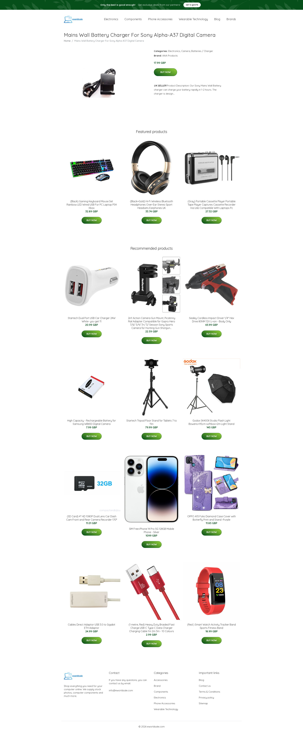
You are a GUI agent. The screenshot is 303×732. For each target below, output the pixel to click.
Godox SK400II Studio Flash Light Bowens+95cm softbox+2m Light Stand (211, 422)
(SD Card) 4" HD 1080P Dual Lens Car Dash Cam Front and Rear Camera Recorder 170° (91, 518)
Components (133, 19)
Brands (231, 19)
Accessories (161, 680)
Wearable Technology (166, 709)
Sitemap (203, 703)
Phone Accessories (164, 703)
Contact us (205, 685)
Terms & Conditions (209, 691)
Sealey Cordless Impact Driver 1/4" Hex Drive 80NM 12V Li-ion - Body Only (211, 319)
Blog (217, 19)
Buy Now (165, 72)
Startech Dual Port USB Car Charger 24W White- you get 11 (91, 319)
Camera (185, 51)
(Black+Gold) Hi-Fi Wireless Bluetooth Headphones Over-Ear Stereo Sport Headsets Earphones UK (151, 205)
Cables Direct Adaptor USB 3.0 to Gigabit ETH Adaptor (91, 626)
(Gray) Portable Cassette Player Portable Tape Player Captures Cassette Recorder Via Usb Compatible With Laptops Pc (211, 205)
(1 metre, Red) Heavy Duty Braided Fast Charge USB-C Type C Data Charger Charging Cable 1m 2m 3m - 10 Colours (152, 628)
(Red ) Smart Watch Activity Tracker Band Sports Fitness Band (211, 626)
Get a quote (192, 5)
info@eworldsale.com (121, 690)
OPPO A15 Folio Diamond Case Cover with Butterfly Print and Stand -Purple (211, 518)
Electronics (111, 19)
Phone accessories (160, 19)
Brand (157, 685)
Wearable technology (193, 19)
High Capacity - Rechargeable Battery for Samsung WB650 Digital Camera (91, 422)
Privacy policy (206, 697)
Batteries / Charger (202, 51)
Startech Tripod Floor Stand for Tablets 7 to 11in (151, 422)
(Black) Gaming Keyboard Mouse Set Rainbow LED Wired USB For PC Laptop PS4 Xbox (92, 205)
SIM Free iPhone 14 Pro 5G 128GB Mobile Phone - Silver (151, 530)
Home (67, 40)
